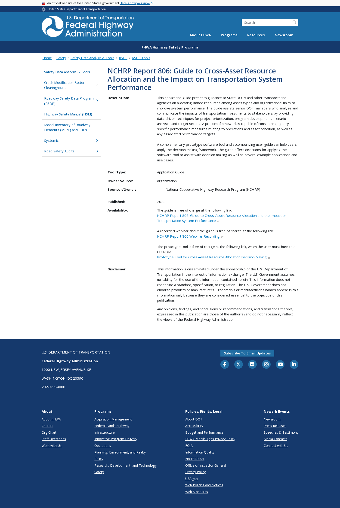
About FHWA (200, 35)
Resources (256, 35)
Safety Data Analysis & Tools (92, 58)
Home (47, 58)
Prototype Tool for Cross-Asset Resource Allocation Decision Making (212, 257)
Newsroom (284, 35)
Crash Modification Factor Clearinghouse (64, 85)
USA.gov (191, 478)
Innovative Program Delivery (115, 439)
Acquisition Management (113, 419)
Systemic (51, 140)
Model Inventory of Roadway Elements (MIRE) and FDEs (67, 127)
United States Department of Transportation (77, 9)
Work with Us (52, 445)
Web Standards (196, 492)
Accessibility (194, 425)
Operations (102, 445)
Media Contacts (275, 439)
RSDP (123, 58)
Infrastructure (104, 432)
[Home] (88, 28)
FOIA (189, 445)
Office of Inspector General (205, 465)
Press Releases (275, 425)
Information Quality (199, 452)
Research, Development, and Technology (125, 465)
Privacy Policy (195, 472)
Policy (98, 459)
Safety (61, 58)
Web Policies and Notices (204, 485)
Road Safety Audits (59, 151)
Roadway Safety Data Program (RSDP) (69, 101)
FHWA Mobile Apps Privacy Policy (210, 439)
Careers (47, 425)
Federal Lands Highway (111, 425)
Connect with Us (276, 445)
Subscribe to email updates (247, 353)
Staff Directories (54, 439)
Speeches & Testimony (281, 432)
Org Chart (49, 432)
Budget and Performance (204, 432)
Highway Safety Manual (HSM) (68, 114)
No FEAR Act (194, 459)
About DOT (193, 419)
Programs (229, 35)
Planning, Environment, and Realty (120, 452)
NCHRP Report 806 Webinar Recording (188, 236)
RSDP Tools (141, 58)
